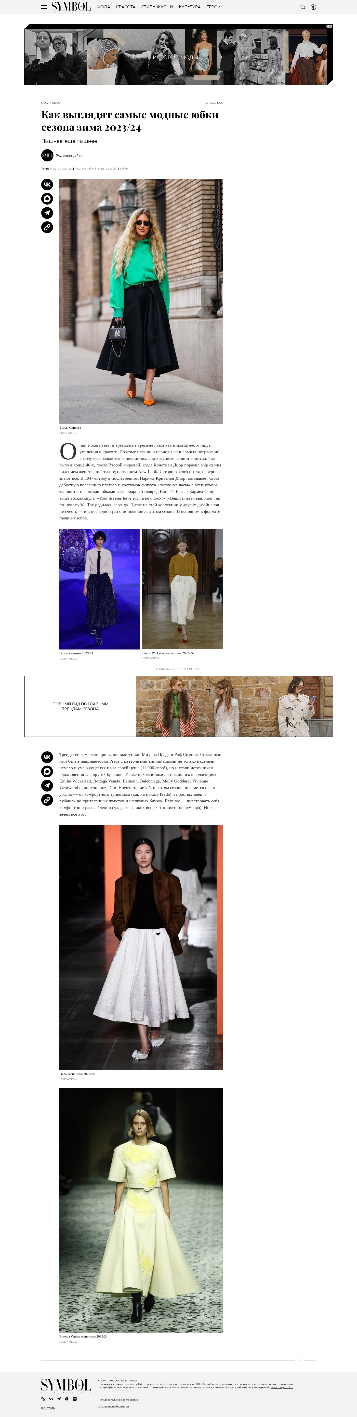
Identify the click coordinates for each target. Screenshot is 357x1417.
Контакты (48, 1408)
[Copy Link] (47, 227)
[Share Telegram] (47, 213)
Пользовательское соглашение (118, 1399)
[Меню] (44, 7)
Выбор (57, 102)
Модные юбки (84, 168)
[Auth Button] (313, 7)
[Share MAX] (47, 199)
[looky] (75, 1399)
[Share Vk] (47, 184)
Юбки (124, 168)
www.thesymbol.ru (282, 1387)
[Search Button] (303, 7)
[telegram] (59, 1399)
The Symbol (71, 7)
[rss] (43, 1399)
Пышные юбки (107, 168)
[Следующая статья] (178, 1360)
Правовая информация (113, 1406)
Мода (45, 102)
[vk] (51, 1399)
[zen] (67, 1399)
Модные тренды (61, 168)
